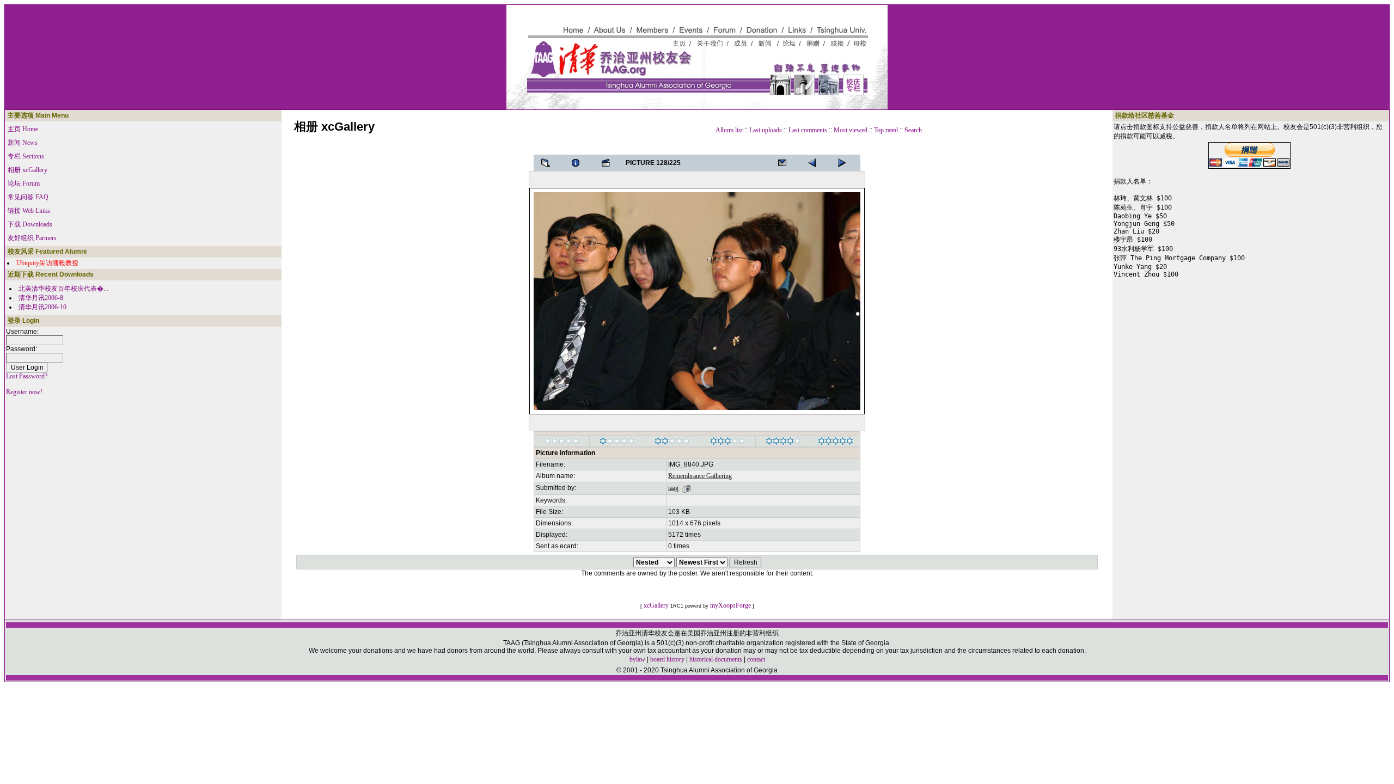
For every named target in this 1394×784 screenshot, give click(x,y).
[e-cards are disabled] (785, 163)
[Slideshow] (609, 163)
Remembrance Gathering (700, 476)
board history (667, 659)
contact (756, 659)
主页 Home (23, 129)
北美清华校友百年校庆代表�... (63, 288)
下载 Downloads (30, 224)
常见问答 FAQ (28, 197)
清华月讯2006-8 (41, 298)
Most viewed (850, 130)
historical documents (715, 659)
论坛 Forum (24, 183)
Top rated (886, 130)
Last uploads (765, 130)
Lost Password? (26, 376)
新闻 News (23, 142)
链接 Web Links (29, 211)
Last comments (807, 130)
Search (913, 130)
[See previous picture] (845, 163)
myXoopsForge (730, 605)
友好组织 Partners (32, 238)
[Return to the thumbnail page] (549, 163)
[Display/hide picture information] (579, 163)
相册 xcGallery (27, 170)
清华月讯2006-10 (42, 307)
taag (673, 488)
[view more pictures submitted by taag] (686, 488)
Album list (729, 130)
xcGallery (656, 605)
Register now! (24, 392)
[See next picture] (815, 163)
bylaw (637, 659)
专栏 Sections (26, 156)
